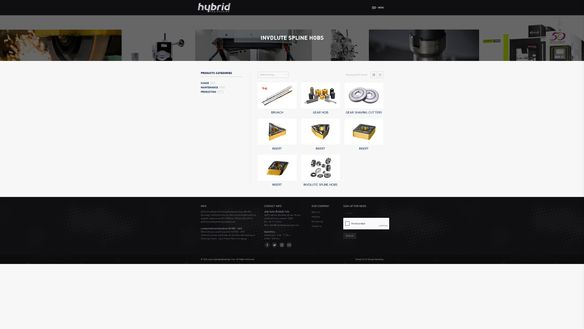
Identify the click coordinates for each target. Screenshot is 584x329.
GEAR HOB (320, 112)
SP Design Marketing (374, 259)
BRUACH (277, 112)
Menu (381, 7)
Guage (205, 83)
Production (208, 92)
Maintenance (209, 87)
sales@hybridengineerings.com (284, 225)
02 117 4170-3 (275, 222)
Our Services (317, 221)
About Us (316, 212)
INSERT (277, 148)
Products (316, 217)
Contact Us (317, 226)
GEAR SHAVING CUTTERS (364, 112)
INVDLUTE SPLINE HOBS (320, 184)
